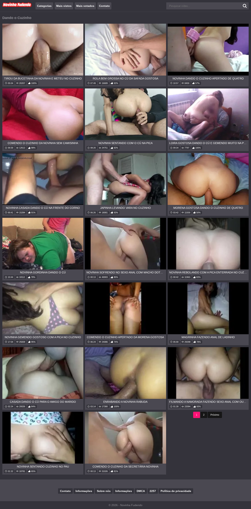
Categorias (44, 5)
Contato (104, 5)
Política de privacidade (176, 491)
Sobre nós (104, 491)
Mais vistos (64, 5)
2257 (153, 491)
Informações (83, 491)
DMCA (141, 491)
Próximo (214, 415)
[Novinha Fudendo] (17, 6)
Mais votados (85, 5)
